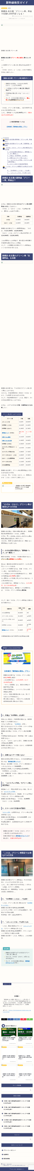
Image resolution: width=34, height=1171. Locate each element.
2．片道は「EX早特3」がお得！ (17, 155)
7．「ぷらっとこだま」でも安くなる (19, 173)
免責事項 (6, 1154)
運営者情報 (7, 1158)
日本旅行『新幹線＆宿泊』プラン (17, 126)
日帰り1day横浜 (6, 437)
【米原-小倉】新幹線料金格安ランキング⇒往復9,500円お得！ (17, 1102)
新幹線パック (5, 432)
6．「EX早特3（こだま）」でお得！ (19, 170)
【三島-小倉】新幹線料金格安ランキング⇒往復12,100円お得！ (17, 1108)
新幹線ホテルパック (22, 836)
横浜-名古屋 (4, 8)
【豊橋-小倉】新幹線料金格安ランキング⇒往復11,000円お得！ (17, 1114)
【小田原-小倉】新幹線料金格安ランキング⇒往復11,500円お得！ (17, 1121)
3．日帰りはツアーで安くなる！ (17, 158)
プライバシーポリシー (10, 1150)
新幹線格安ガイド (17, 2)
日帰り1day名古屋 (7, 440)
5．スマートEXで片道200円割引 (17, 164)
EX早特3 (18, 724)
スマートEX (6, 812)
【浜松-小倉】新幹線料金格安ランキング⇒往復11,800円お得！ (17, 1127)
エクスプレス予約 (9, 791)
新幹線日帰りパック (14, 761)
